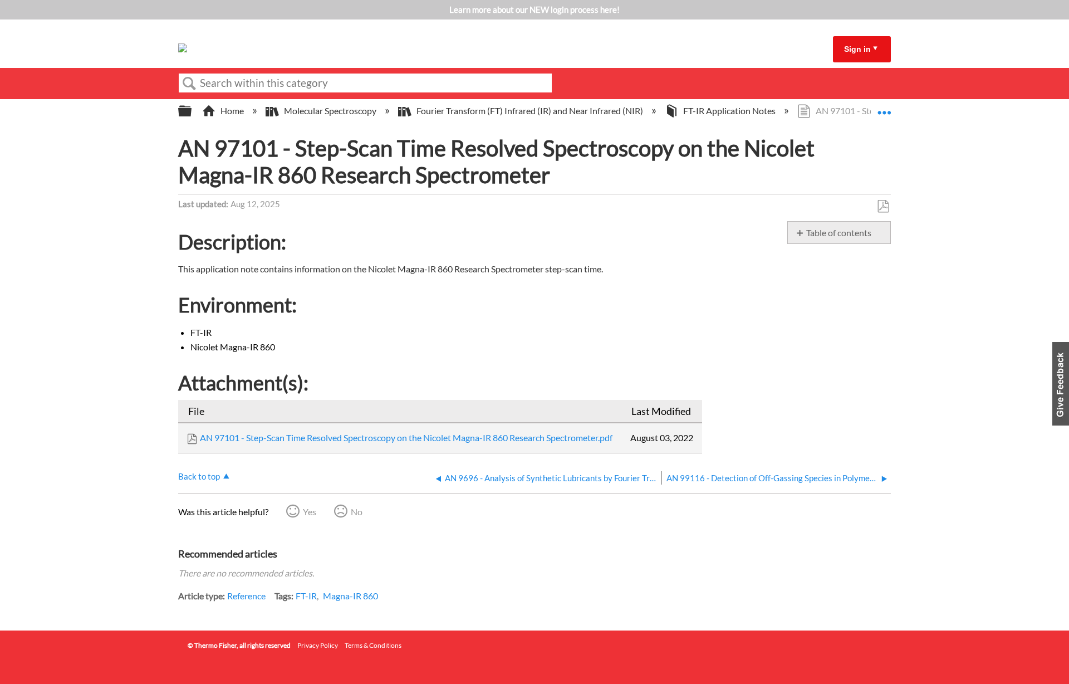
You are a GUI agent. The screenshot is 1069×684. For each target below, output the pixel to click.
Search (189, 83)
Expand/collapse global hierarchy (192, 111)
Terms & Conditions (373, 645)
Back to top (199, 476)
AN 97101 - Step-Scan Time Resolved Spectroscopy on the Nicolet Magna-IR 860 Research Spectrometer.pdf (406, 437)
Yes (309, 511)
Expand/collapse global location (884, 107)
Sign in (857, 49)
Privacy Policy (317, 645)
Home (232, 110)
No (356, 511)
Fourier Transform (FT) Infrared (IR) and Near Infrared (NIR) (530, 110)
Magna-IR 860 (350, 595)
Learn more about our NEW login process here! (534, 9)
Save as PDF (883, 206)
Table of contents (838, 232)
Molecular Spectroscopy (330, 110)
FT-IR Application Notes (729, 110)
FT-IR (306, 595)
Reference (246, 595)
